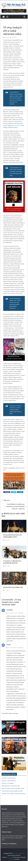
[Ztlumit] (22, 733)
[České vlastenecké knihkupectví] (14, 10)
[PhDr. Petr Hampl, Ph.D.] (3, 17)
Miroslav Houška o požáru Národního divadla (13, 788)
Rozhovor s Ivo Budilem (8, 783)
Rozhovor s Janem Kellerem (9, 780)
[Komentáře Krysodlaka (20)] (14, 573)
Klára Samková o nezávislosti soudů (11, 786)
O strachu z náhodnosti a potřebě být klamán (12, 562)
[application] (14, 727)
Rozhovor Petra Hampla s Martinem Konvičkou (13, 793)
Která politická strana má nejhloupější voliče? (12, 536)
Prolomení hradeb (9, 824)
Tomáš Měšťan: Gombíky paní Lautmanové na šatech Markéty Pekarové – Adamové (15, 506)
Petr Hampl (13, 37)
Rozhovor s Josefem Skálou (9, 778)
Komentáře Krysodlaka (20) (13, 587)
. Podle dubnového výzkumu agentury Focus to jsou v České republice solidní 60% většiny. (13, 125)
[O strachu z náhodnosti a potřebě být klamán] (14, 547)
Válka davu (7, 500)
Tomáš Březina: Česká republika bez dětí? (12, 791)
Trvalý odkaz (20, 613)
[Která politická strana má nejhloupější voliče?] (14, 521)
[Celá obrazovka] (24, 733)
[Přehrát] (3, 733)
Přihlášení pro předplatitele (9, 843)
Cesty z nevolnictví (19, 824)
